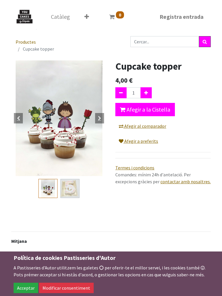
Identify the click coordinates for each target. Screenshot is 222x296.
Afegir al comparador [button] (144, 126)
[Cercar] (205, 41)
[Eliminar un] (121, 92)
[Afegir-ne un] (146, 92)
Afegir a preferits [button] (140, 141)
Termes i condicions (134, 168)
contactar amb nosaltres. (185, 181)
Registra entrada (182, 16)
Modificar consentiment (66, 288)
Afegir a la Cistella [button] (147, 109)
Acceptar (26, 288)
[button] (86, 17)
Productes (26, 42)
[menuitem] (60, 17)
